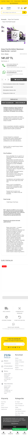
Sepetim (17, 433)
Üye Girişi (3, 1)
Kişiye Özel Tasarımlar (13, 19)
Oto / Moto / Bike (19, 413)
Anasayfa (3, 19)
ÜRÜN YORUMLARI (20, 102)
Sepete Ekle (19, 79)
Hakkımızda (24, 1)
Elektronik (17, 415)
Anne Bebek (18, 409)
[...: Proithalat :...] (12, 8)
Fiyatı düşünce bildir (8, 87)
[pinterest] (17, 347)
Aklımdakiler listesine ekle (9, 90)
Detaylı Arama (17, 1)
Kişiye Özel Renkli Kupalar (9, 21)
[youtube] (15, 347)
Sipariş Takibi (18, 360)
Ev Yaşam (17, 401)
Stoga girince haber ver (9, 93)
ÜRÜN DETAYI (14, 99)
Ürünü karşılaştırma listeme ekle (11, 84)
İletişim (8, 1)
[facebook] (9, 347)
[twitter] (13, 347)
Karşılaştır (21, 84)
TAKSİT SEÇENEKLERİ (7, 102)
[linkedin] (19, 347)
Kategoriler (10, 433)
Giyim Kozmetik (19, 403)
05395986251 (14, 3)
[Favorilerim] (18, 8)
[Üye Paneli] (21, 8)
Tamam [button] (14, 426)
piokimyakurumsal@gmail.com (8, 368)
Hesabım (24, 433)
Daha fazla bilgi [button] (14, 423)
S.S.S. (12, 1)
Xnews (7, 54)
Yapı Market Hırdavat (20, 411)
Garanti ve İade (19, 369)
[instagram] (11, 347)
